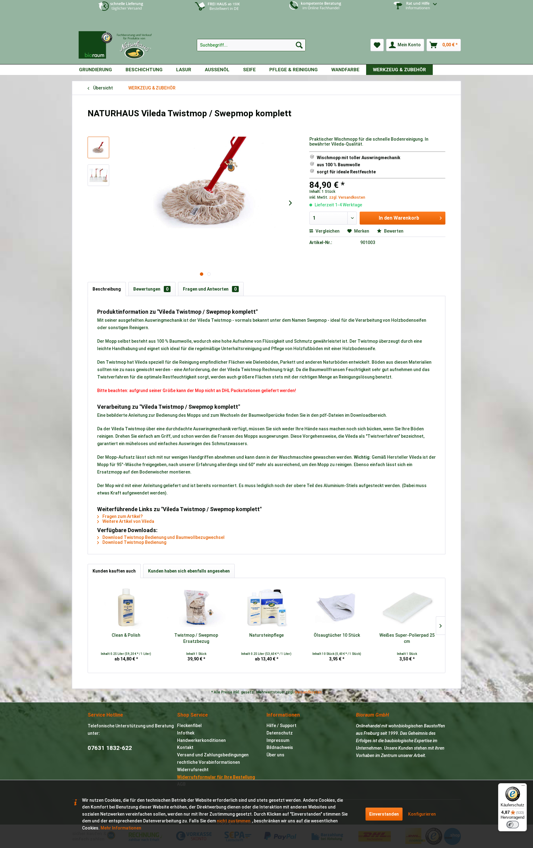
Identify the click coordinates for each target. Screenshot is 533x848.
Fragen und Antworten (210, 289)
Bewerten (393, 231)
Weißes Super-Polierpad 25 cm (407, 638)
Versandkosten (308, 692)
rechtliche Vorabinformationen (208, 762)
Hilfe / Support (281, 725)
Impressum (277, 740)
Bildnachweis (279, 747)
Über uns (275, 754)
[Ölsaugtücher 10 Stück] (336, 607)
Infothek (185, 732)
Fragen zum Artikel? (122, 516)
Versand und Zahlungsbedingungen (213, 754)
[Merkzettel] (377, 45)
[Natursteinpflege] (266, 607)
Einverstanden (384, 814)
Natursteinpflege (266, 635)
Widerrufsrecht (193, 769)
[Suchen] (299, 45)
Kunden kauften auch (114, 571)
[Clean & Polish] (126, 607)
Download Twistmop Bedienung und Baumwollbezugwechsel (163, 537)
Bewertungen (150, 289)
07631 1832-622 (110, 747)
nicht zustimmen (233, 820)
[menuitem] (412, 10)
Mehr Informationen (121, 827)
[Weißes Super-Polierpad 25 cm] (406, 607)
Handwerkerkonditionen (201, 740)
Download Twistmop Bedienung (133, 542)
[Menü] (523, 787)
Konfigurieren (422, 814)
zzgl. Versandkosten (347, 197)
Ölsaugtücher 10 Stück (337, 635)
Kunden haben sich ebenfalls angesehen (189, 571)
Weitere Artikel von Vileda (127, 521)
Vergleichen (327, 231)
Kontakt (185, 747)
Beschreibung (107, 289)
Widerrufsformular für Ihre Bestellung (216, 777)
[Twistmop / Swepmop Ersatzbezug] (196, 607)
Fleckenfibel (189, 725)
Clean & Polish (126, 635)
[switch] (512, 824)
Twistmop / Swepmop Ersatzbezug (196, 638)
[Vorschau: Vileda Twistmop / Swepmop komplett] (98, 147)
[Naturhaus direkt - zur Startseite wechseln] (118, 42)
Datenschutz (279, 732)
